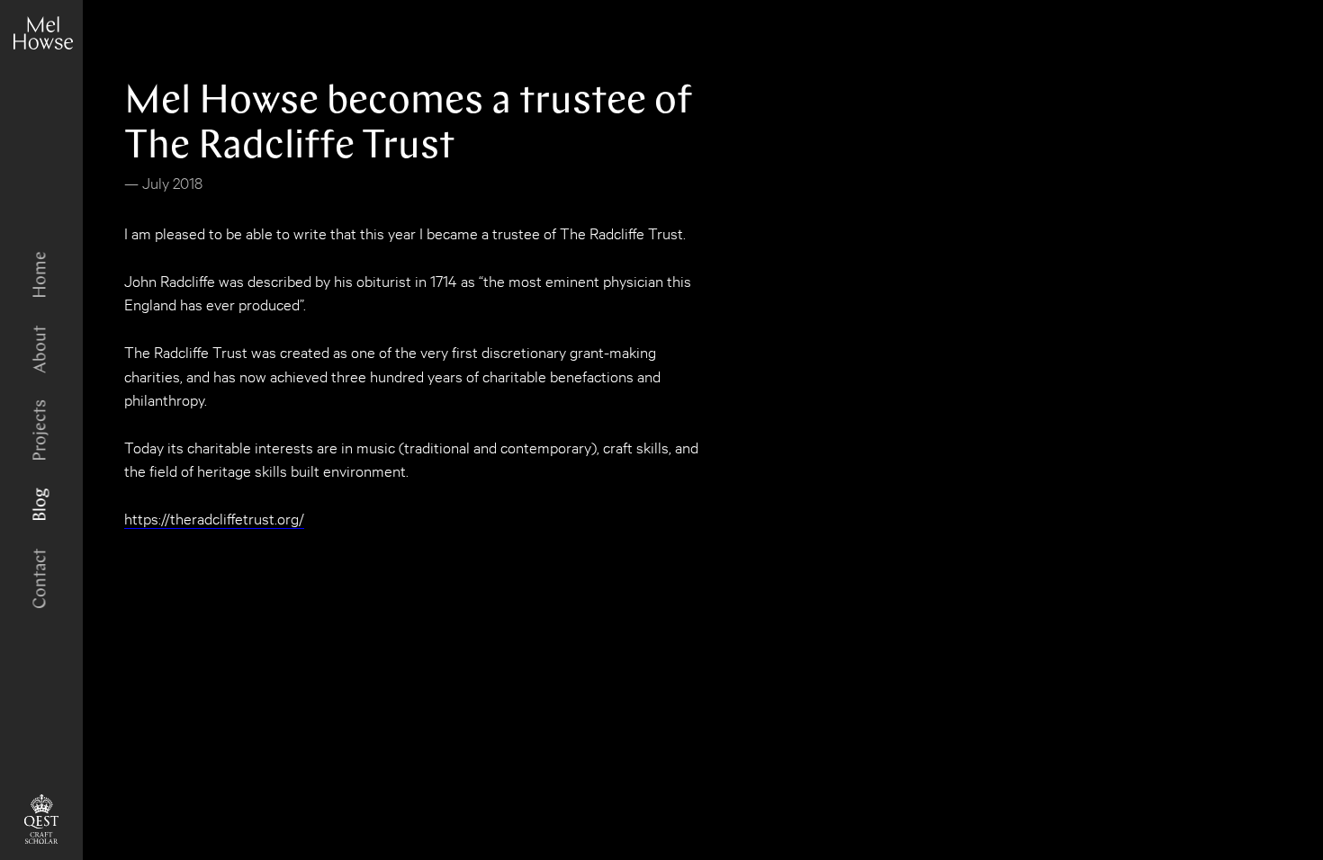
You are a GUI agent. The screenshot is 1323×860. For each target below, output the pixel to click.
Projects (41, 430)
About (41, 349)
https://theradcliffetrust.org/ (214, 517)
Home (41, 275)
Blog (41, 505)
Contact (41, 579)
